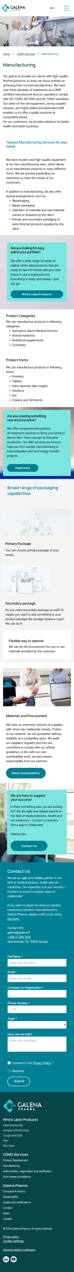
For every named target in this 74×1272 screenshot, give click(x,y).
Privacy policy (11, 1236)
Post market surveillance (17, 1176)
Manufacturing (11, 1165)
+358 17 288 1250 (19, 937)
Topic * (12, 1018)
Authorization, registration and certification (27, 1171)
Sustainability (10, 1196)
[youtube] (14, 1259)
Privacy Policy (42, 1063)
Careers (7, 1218)
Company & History (14, 1191)
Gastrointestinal (13, 1125)
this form (13, 919)
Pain (5, 1140)
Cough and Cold (12, 1135)
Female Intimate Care (16, 1130)
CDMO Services (15, 1154)
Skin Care (9, 1145)
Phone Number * (19, 1003)
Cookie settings (13, 1241)
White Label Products (20, 1119)
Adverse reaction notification (19, 1249)
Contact (7, 1207)
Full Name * (15, 956)
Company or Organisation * (25, 987)
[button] (66, 8)
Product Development (15, 1160)
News (6, 1213)
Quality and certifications (17, 1202)
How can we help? (20, 1034)
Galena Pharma (15, 1185)
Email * (12, 972)
